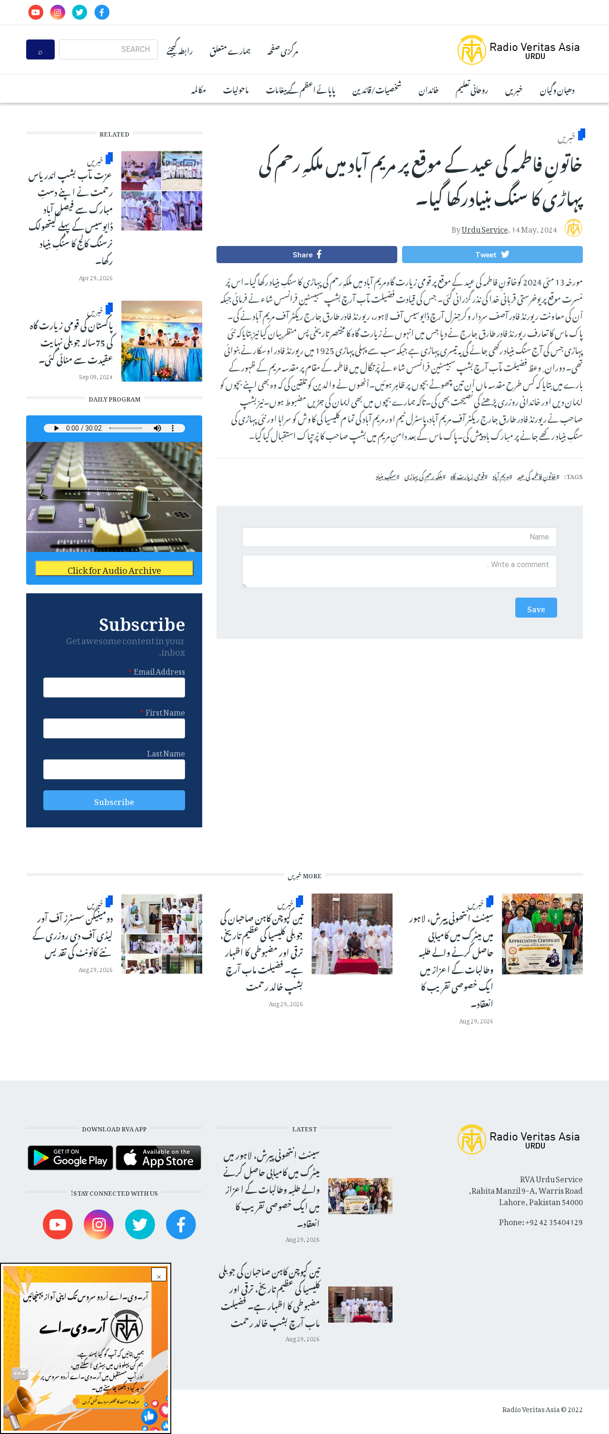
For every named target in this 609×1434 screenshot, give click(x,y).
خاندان (429, 88)
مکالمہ (198, 88)
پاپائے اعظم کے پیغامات (300, 88)
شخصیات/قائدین (377, 88)
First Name (165, 711)
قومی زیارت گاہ (467, 475)
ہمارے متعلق (230, 49)
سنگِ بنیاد (386, 475)
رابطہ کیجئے (180, 49)
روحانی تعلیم (472, 88)
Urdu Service (485, 227)
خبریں (514, 88)
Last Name (166, 751)
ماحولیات (236, 88)
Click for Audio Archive (114, 568)
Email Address (159, 670)
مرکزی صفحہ (282, 49)
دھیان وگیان (557, 88)
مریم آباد (500, 475)
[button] (492, 254)
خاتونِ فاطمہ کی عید (536, 475)
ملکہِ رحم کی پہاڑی (423, 475)
